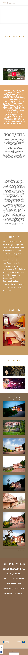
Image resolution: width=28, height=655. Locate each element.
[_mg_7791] (14, 490)
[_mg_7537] (14, 435)
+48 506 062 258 (14, 583)
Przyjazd (14, 651)
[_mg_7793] (14, 416)
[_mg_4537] (14, 508)
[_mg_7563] (14, 545)
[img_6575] (14, 453)
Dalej (23, 550)
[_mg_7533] (14, 527)
